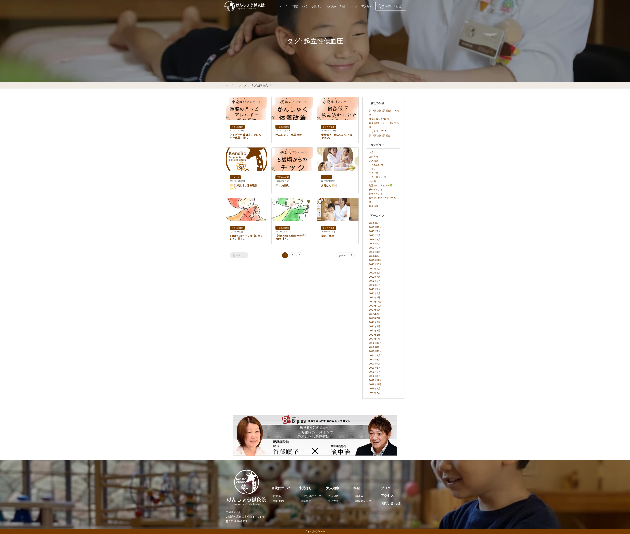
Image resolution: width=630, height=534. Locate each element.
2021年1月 (374, 338)
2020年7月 (374, 363)
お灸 (371, 152)
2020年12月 (375, 342)
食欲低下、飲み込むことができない (337, 136)
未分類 (372, 181)
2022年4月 (374, 289)
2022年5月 (374, 285)
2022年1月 (374, 297)
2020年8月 (375, 359)
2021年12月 (375, 301)
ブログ (353, 6)
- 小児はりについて (310, 496)
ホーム (284, 6)
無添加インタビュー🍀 (380, 185)
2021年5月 (374, 326)
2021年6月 (374, 322)
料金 (343, 6)
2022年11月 (375, 260)
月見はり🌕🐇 (329, 185)
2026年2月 (374, 223)
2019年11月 (375, 384)
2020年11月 (375, 347)
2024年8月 (375, 239)
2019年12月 (375, 380)
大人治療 (331, 6)
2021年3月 (374, 330)
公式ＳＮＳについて (379, 118)
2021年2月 (374, 334)
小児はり (316, 6)
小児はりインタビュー (380, 177)
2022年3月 (374, 293)
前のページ (239, 255)
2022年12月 (375, 256)
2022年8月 (374, 272)
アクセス (366, 6)
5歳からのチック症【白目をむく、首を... (246, 237)
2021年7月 (374, 318)
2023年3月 (375, 247)
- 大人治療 (332, 496)
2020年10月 (375, 351)
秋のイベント (376, 189)
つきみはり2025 (377, 131)
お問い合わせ (393, 6)
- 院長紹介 (277, 496)
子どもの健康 (237, 126)
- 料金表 (358, 496)
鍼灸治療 (373, 206)
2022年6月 (374, 280)
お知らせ (235, 177)
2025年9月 (375, 231)
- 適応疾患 (305, 500)
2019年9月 (374, 388)
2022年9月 (374, 268)
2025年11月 (375, 227)
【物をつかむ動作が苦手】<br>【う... (291, 237)
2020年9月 (375, 355)
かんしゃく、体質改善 (288, 134)
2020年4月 (375, 376)
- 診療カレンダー (363, 500)
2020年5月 (375, 371)
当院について (299, 6)
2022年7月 (374, 276)
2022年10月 (375, 264)
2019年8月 (374, 392)
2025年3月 (375, 235)
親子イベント (376, 193)
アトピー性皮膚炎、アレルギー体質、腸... (245, 136)
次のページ (345, 255)
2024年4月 (375, 243)
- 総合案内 (277, 500)
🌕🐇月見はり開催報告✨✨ (243, 187)
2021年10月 (375, 305)
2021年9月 (374, 309)
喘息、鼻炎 (327, 235)
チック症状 (282, 185)
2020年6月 (375, 367)
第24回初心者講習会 (379, 135)
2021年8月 (374, 314)
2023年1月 (374, 251)
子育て (372, 168)
